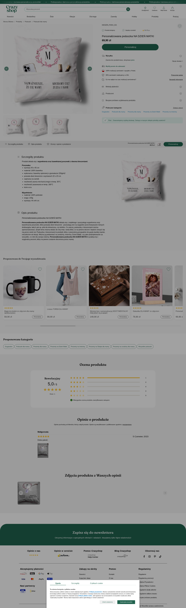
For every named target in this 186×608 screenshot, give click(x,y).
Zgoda (58, 583)
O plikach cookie (96, 583)
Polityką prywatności (95, 592)
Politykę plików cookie (85, 596)
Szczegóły (75, 583)
